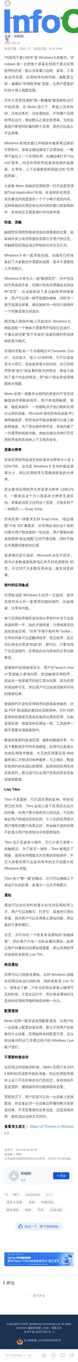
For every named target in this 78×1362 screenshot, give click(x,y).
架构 (32, 1202)
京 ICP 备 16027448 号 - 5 (39, 1331)
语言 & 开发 (14, 1202)
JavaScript (33, 1194)
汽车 (41, 1210)
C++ (49, 1194)
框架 (28, 1210)
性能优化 (47, 1202)
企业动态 (56, 1210)
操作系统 (12, 1210)
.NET (15, 1194)
